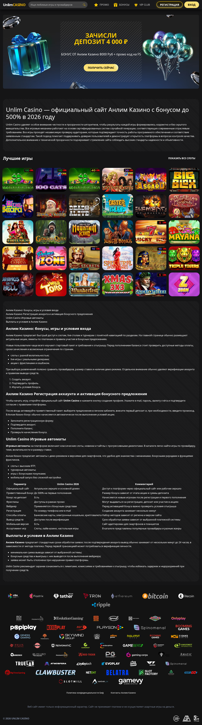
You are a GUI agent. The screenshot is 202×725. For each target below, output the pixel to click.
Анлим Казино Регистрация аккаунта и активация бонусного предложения (49, 314)
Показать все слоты (181, 158)
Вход (191, 5)
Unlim (14, 4)
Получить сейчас (101, 67)
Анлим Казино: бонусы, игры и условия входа (32, 310)
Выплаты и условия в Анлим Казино (26, 321)
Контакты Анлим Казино (123, 692)
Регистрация (169, 5)
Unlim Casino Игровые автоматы (24, 317)
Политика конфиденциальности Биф (85, 692)
